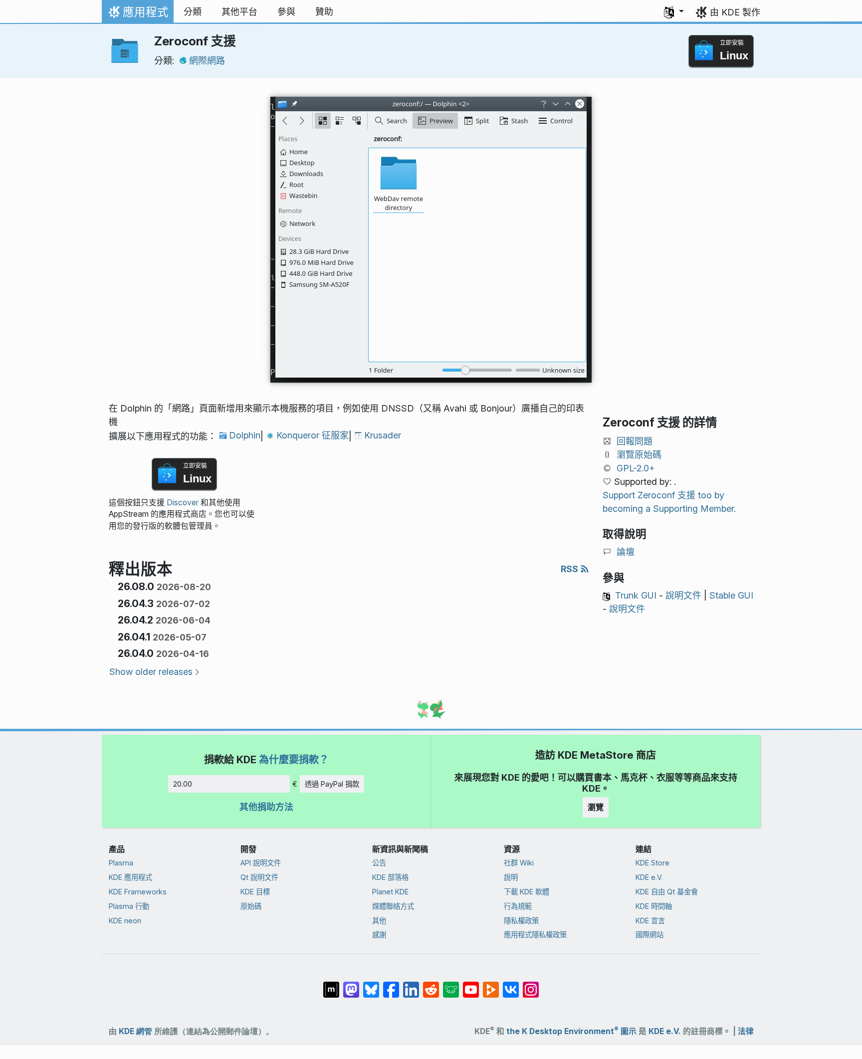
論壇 (626, 552)
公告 (379, 862)
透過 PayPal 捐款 (332, 784)
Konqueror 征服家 (312, 435)
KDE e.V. (649, 877)
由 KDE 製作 (735, 12)
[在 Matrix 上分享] (331, 985)
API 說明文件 (260, 862)
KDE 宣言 (650, 920)
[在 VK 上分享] (511, 985)
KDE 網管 (135, 1031)
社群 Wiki (519, 862)
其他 (379, 920)
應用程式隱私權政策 (535, 934)
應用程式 (137, 14)
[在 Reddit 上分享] (431, 985)
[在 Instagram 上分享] (531, 985)
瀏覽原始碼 (639, 454)
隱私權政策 (521, 920)
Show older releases (151, 671)
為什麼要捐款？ (294, 759)
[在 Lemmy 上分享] (451, 985)
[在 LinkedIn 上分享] (411, 985)
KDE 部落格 (390, 877)
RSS (570, 569)
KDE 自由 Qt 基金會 (667, 891)
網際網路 (207, 60)
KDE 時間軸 (654, 906)
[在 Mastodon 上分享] (351, 985)
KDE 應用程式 (130, 877)
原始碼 (250, 906)
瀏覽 (596, 807)
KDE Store (652, 862)
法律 (746, 1031)
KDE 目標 (255, 891)
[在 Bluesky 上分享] (371, 985)
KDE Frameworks (138, 891)
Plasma (121, 862)
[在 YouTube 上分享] (471, 985)
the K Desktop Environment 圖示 (571, 1031)
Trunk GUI (635, 595)
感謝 (379, 934)
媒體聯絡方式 (393, 906)
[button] (674, 12)
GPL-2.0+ (636, 468)
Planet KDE (390, 891)
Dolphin (244, 435)
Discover (183, 502)
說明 (511, 877)
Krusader (382, 435)
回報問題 (634, 441)
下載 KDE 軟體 (526, 891)
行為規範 (518, 906)
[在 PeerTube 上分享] (491, 985)
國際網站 (649, 934)
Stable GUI (731, 595)
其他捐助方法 (266, 807)
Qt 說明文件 (259, 877)
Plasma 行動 (129, 906)
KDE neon (125, 920)
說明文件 (683, 595)
